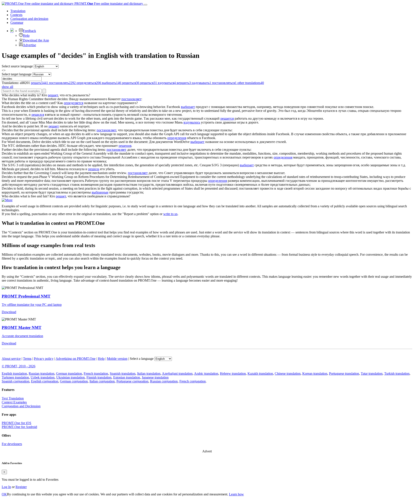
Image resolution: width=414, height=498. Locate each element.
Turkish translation (396, 373)
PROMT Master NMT (21, 327)
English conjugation (44, 381)
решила (93, 169)
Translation (17, 11)
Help (26, 35)
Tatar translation (372, 373)
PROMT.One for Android (19, 427)
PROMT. (108, 3)
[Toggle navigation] (145, 4)
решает (53, 95)
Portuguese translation (344, 373)
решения (125, 145)
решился (37, 114)
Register (21, 487)
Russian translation (41, 373)
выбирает (188, 107)
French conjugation (192, 381)
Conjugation (29, 19)
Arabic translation (206, 373)
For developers (12, 444)
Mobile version (117, 358)
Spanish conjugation (15, 381)
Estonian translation (126, 377)
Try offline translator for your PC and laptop (32, 304)
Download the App (36, 40)
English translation (14, 373)
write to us (170, 214)
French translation (96, 373)
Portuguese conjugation (132, 381)
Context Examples (14, 402)
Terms (27, 358)
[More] (7, 200)
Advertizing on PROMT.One (76, 358)
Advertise (29, 45)
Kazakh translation (260, 373)
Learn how (236, 494)
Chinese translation (288, 373)
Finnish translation (98, 377)
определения (176, 138)
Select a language (142, 358)
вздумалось (191, 122)
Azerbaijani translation (177, 373)
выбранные (100, 192)
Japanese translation (155, 377)
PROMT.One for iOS (16, 423)
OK (4, 494)
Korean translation (314, 373)
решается (227, 118)
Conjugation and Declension (21, 406)
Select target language (16, 74)
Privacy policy (43, 358)
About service (11, 358)
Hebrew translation (233, 373)
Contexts (16, 15)
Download (9, 312)
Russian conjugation (164, 381)
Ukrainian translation (70, 377)
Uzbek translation (43, 377)
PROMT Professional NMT (26, 296)
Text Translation (13, 398)
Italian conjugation (102, 381)
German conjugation (74, 381)
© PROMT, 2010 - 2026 (18, 366)
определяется (73, 103)
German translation (69, 373)
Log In (6, 487)
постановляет (131, 99)
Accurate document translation (22, 336)
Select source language (17, 66)
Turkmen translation (15, 377)
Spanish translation (122, 373)
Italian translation (148, 373)
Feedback (29, 31)
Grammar (16, 22)
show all (7, 87)
